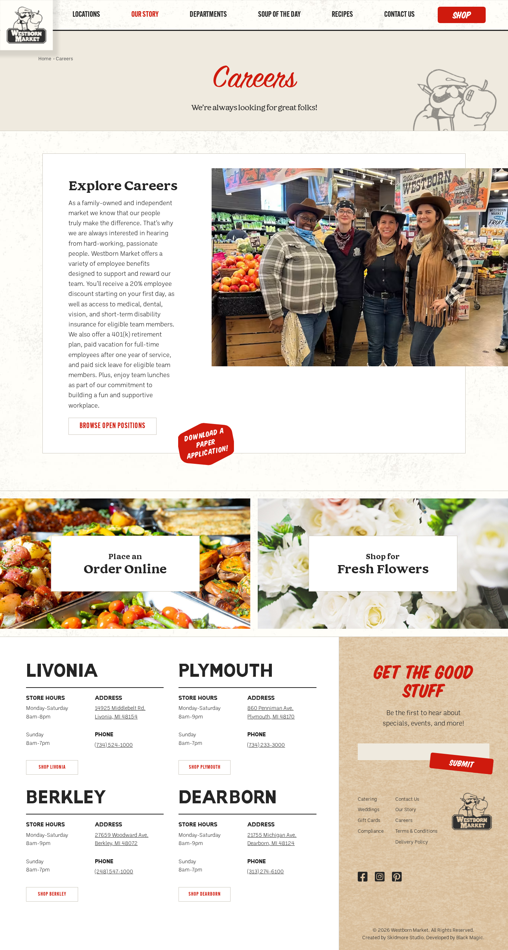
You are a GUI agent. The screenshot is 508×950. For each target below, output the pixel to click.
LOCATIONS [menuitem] (86, 15)
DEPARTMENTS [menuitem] (208, 15)
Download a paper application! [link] (206, 444)
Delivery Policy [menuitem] (411, 841)
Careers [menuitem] (403, 820)
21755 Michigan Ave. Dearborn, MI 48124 (271, 839)
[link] (125, 582)
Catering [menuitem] (367, 799)
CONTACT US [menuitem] (399, 15)
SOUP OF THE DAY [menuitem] (279, 15)
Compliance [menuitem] (371, 831)
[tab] (95, 719)
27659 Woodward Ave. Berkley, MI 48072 (121, 839)
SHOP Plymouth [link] (205, 767)
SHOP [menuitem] (462, 15)
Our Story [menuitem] (405, 809)
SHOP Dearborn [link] (205, 894)
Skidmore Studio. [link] (406, 937)
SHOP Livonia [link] (52, 767)
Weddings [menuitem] (368, 809)
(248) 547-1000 (114, 871)
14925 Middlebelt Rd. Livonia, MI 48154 (120, 712)
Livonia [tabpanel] (62, 672)
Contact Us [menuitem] (407, 799)
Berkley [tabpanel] (66, 798)
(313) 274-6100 (265, 871)
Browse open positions (112, 426)
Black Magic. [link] (470, 937)
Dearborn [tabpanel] (228, 798)
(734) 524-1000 (114, 744)
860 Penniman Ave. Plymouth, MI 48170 (271, 712)
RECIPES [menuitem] (342, 15)
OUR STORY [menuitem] (144, 15)
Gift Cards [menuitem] (369, 820)
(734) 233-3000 (266, 744)
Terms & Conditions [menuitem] (416, 831)
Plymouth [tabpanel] (226, 672)
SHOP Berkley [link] (52, 894)
